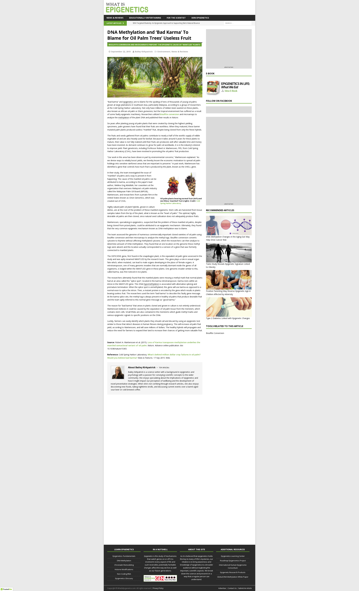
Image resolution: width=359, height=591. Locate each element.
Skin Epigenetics (200, 17)
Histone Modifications (124, 569)
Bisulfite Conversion (215, 333)
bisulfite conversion (169, 114)
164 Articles (164, 367)
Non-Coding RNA (124, 574)
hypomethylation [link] (151, 284)
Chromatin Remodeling (124, 565)
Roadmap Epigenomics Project (233, 560)
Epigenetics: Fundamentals (124, 556)
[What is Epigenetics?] (126, 6)
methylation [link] (123, 117)
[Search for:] (238, 23)
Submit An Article (245, 588)
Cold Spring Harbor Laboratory (180, 202)
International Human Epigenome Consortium (233, 566)
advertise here (228, 67)
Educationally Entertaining (145, 17)
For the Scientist (176, 17)
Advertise (222, 588)
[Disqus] (154, 432)
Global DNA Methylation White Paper (232, 577)
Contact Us (232, 588)
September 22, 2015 (121, 51)
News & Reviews (115, 17)
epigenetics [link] (128, 101)
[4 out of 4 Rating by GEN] (160, 580)
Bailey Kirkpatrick (144, 51)
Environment (163, 51)
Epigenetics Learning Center (233, 556)
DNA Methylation (124, 560)
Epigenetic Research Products (232, 572)
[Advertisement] (203, 7)
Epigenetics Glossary (124, 578)
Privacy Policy (158, 588)
